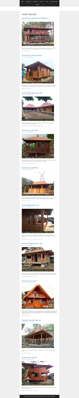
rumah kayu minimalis (34, 276)
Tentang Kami (28, 1)
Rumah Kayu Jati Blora (30, 168)
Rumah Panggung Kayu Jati (32, 243)
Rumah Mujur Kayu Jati (30, 205)
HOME (22, 1)
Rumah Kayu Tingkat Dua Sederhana (35, 18)
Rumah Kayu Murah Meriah (32, 55)
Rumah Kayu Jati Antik (30, 130)
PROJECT (42, 1)
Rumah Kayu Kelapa (34, 163)
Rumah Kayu (24, 88)
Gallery (47, 1)
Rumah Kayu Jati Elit (29, 357)
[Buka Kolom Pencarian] (42, 4)
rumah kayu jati (29, 88)
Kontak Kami (35, 1)
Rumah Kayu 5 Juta (29, 281)
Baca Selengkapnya (26, 313)
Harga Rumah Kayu (54, 1)
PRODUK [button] (37, 4)
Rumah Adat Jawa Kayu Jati (32, 93)
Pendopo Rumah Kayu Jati (31, 320)
